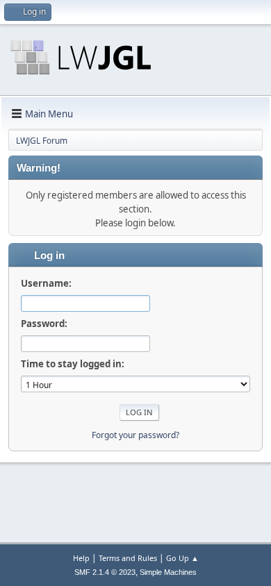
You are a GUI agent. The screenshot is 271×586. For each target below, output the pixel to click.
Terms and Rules (128, 558)
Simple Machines (168, 572)
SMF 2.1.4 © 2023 (105, 572)
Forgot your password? (135, 435)
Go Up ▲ (182, 558)
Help (81, 558)
